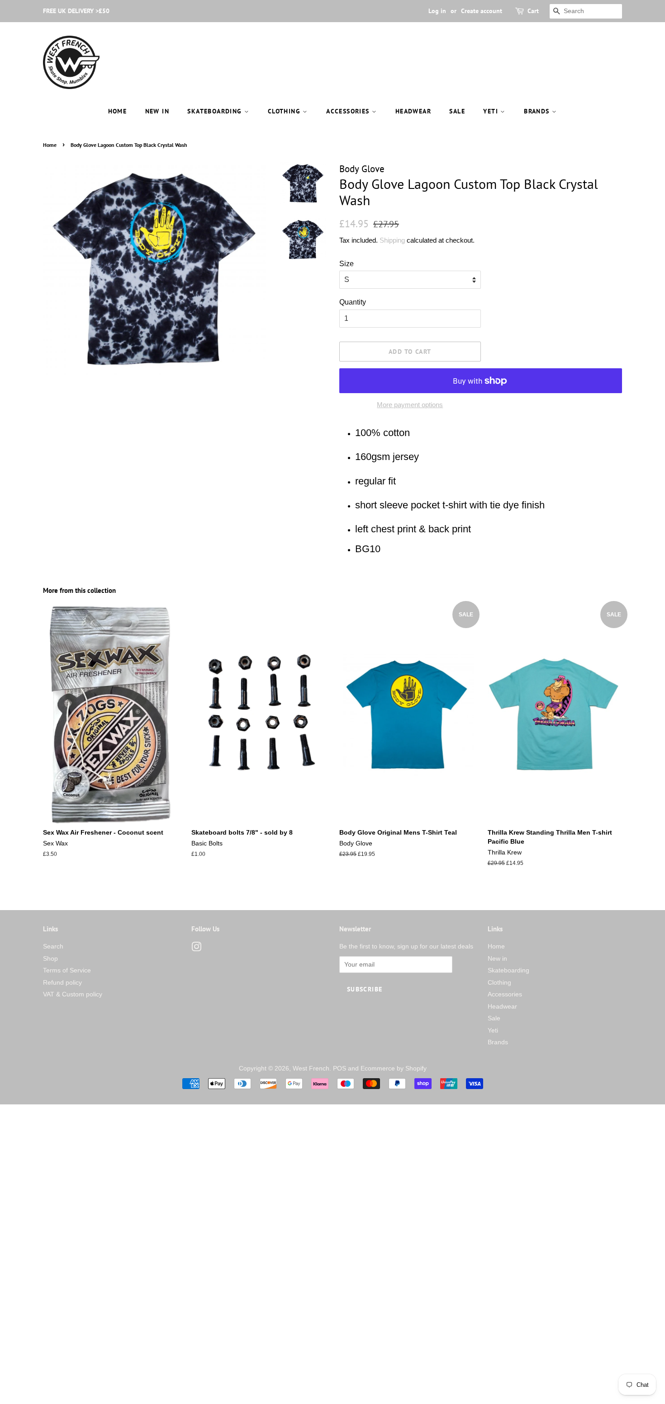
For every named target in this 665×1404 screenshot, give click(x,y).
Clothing (285, 111)
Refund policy (62, 982)
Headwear (413, 111)
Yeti (491, 111)
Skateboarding (215, 111)
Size (346, 264)
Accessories (349, 111)
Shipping (392, 240)
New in (157, 111)
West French (311, 1068)
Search (53, 946)
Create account (481, 11)
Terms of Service (67, 970)
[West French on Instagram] (196, 948)
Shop (50, 958)
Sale (457, 111)
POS (339, 1068)
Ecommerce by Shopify (394, 1068)
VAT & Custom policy (72, 994)
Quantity (352, 302)
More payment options (410, 405)
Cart (533, 11)
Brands (538, 111)
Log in (437, 11)
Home (117, 111)
